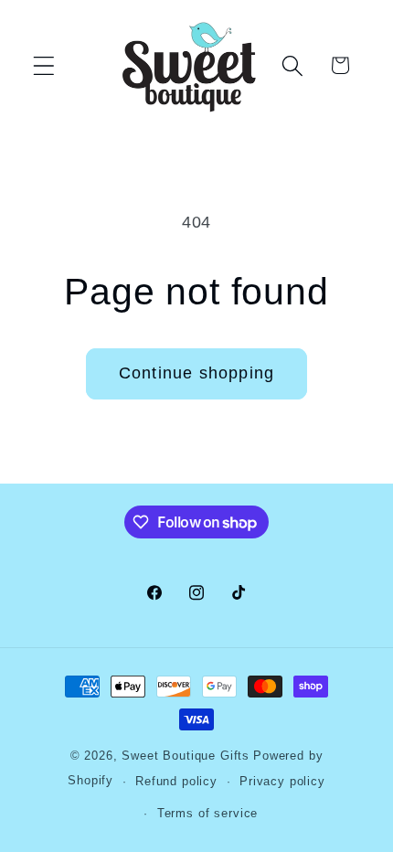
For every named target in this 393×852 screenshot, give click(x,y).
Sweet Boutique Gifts (186, 755)
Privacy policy (282, 781)
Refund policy (176, 781)
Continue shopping (196, 373)
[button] (44, 65)
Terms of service (207, 813)
